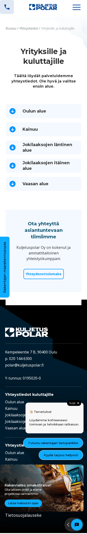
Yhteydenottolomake (43, 274)
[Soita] (7, 7)
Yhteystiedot (28, 28)
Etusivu (11, 28)
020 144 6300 (20, 358)
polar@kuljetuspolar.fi (24, 365)
